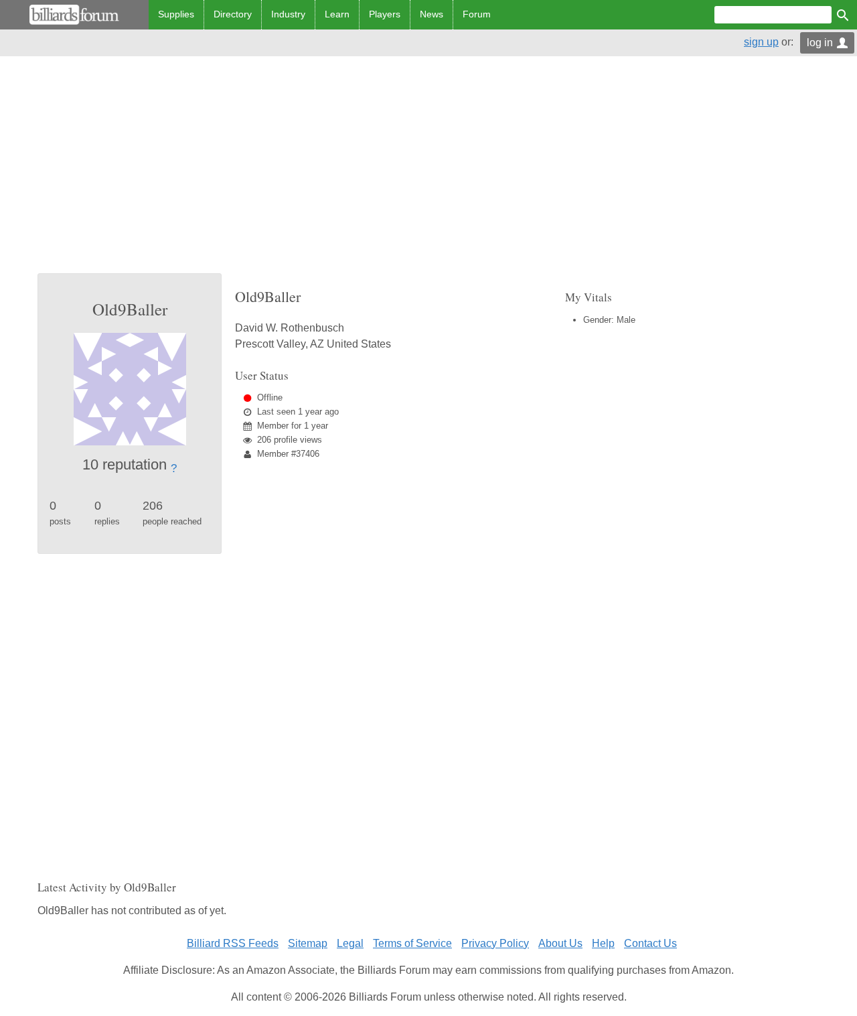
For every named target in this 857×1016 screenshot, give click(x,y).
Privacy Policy (495, 943)
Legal (350, 943)
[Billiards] (74, 14)
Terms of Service (412, 943)
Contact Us (650, 943)
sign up (761, 42)
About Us (560, 943)
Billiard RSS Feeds (233, 943)
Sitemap (307, 943)
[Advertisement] (428, 173)
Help (603, 943)
